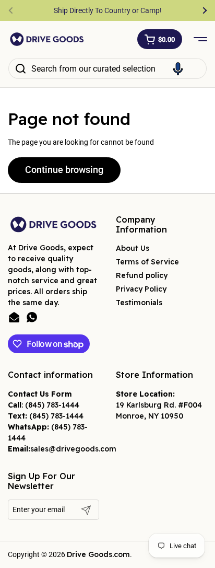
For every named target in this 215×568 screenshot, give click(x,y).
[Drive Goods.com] (47, 39)
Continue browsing (64, 169)
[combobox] (107, 68)
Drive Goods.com (98, 554)
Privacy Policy (141, 289)
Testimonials (139, 302)
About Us (132, 248)
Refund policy (142, 275)
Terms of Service (147, 261)
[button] (159, 39)
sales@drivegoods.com (73, 449)
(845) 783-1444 (52, 405)
